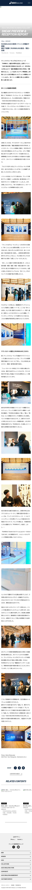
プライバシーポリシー (5, 885)
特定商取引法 (18, 885)
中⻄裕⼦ (5, 814)
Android (19, 839)
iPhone (12, 839)
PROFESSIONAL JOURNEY (9, 811)
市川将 (14, 812)
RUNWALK (19, 52)
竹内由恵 (9, 812)
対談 (4, 812)
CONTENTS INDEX (15, 773)
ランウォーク (5, 52)
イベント (12, 52)
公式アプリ (16, 836)
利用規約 (13, 885)
